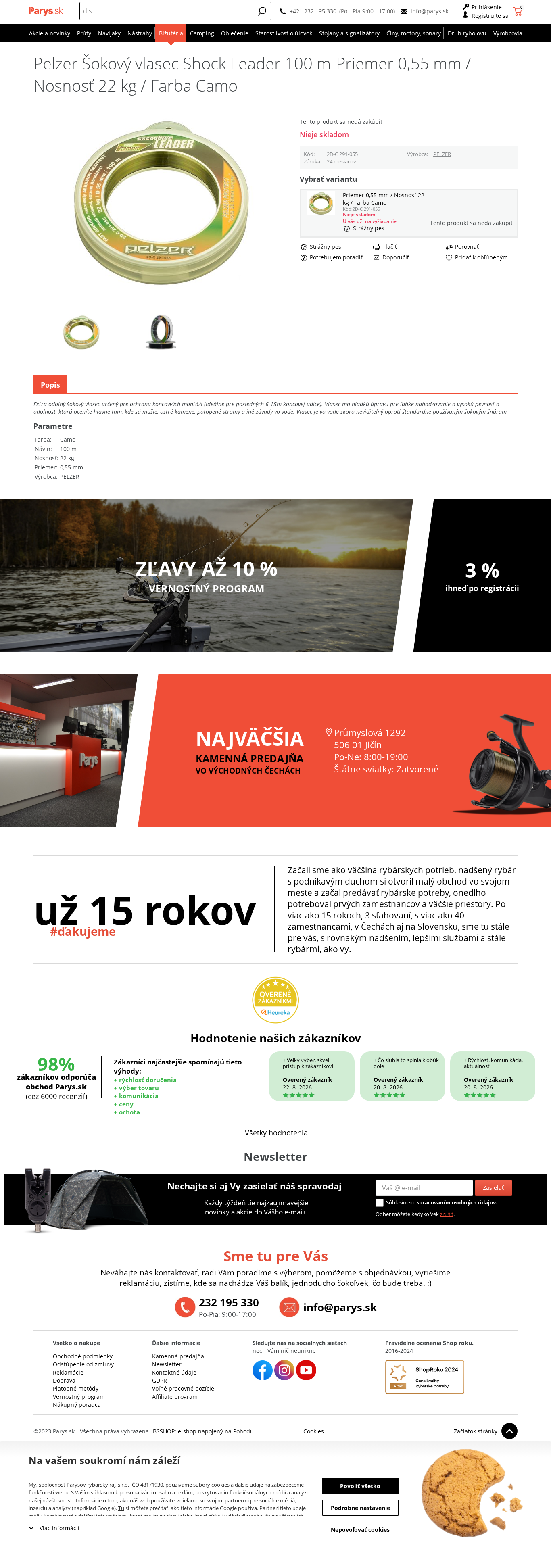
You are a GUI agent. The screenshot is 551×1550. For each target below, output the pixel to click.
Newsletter (167, 1364)
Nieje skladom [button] (324, 134)
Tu (121, 1508)
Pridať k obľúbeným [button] (481, 257)
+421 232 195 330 (313, 11)
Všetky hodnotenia (276, 1132)
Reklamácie (68, 1372)
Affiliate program (175, 1396)
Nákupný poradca (77, 1404)
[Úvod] (46, 11)
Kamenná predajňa (178, 1356)
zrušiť (446, 1214)
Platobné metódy (75, 1388)
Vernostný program (79, 1396)
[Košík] (518, 11)
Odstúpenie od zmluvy (83, 1364)
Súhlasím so (400, 1202)
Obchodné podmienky (83, 1356)
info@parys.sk (430, 11)
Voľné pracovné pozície (183, 1388)
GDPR (159, 1380)
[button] (262, 11)
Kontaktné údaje (174, 1372)
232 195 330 (229, 1302)
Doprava (64, 1380)
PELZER (442, 154)
